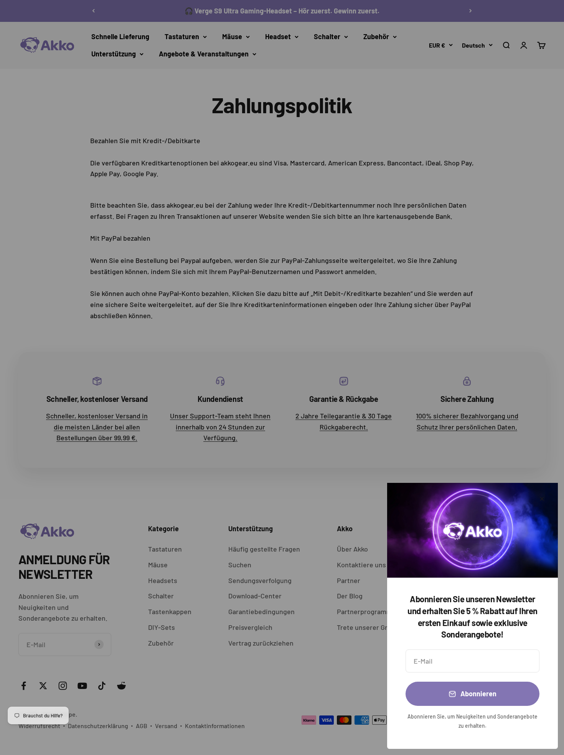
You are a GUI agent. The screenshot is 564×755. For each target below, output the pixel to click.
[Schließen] (542, 498)
